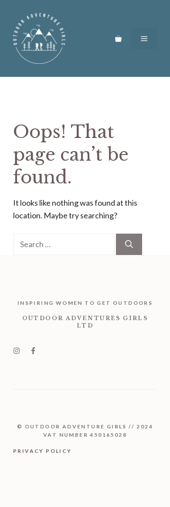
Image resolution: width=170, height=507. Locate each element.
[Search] (129, 244)
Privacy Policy (42, 451)
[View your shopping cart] (118, 38)
